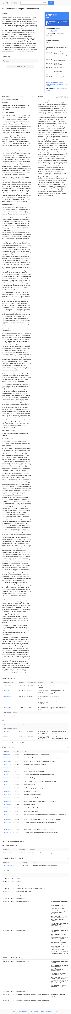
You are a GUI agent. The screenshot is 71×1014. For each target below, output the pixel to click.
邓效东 (52, 31)
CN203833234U (7, 788)
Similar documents (58, 84)
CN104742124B (7, 832)
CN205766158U (7, 771)
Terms (42, 1011)
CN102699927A (7, 690)
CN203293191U (7, 764)
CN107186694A (7, 774)
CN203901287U (7, 768)
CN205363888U (7, 811)
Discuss (48, 90)
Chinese (57, 28)
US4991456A (6, 686)
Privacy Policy (49, 1011)
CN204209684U (7, 758)
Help (57, 1011)
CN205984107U (7, 829)
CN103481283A (7, 778)
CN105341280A (7, 731)
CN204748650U (7, 804)
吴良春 (57, 31)
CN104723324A (7, 801)
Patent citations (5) (53, 82)
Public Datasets (34, 1011)
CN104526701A (7, 784)
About (14, 1011)
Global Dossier (64, 88)
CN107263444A (7, 737)
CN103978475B (7, 794)
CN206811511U (7, 822)
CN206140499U (7, 826)
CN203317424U (7, 696)
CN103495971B (7, 761)
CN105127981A (7, 781)
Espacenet (56, 88)
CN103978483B (7, 798)
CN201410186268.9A (8, 853)
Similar (50, 24)
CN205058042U (7, 808)
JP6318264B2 (6, 754)
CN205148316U (7, 836)
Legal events (49, 84)
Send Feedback (23, 1011)
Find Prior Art (63, 21)
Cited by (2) (62, 82)
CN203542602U (7, 702)
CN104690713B (7, 819)
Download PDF (52, 21)
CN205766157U (7, 791)
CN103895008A (7, 814)
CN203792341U (7, 707)
